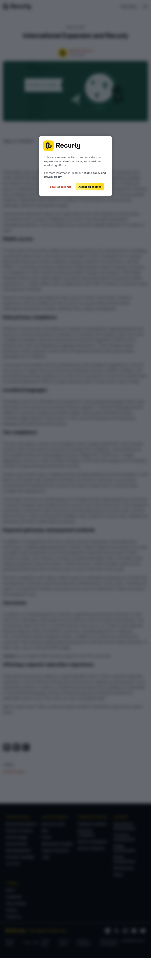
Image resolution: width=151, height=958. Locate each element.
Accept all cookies (89, 187)
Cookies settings (60, 187)
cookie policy (91, 173)
